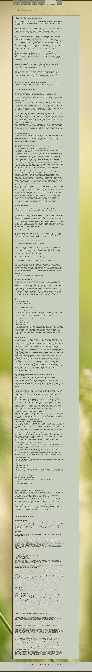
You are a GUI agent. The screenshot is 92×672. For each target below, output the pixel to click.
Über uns (41, 664)
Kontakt (59, 4)
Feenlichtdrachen (25, 4)
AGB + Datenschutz (50, 4)
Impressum (41, 4)
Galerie (34, 4)
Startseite (16, 4)
